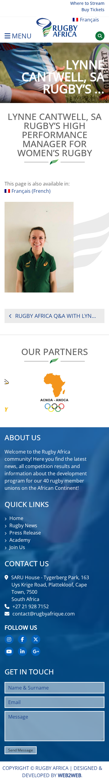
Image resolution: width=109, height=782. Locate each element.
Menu (21, 35)
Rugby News (23, 525)
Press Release (25, 532)
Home (16, 518)
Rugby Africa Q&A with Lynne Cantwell (57, 315)
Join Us (17, 547)
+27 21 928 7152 (30, 606)
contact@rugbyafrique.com (43, 613)
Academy (19, 540)
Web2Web (69, 775)
